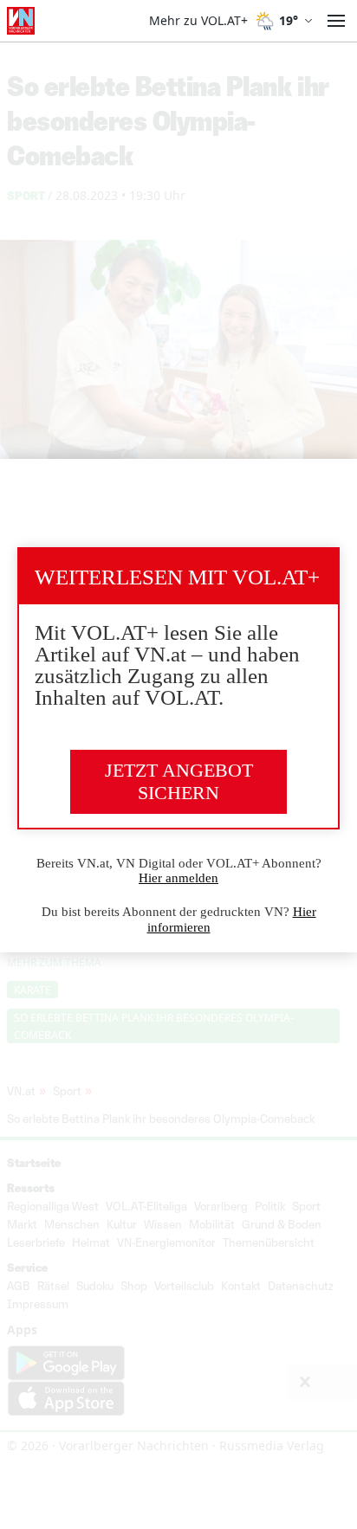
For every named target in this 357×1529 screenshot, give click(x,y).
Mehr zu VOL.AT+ (198, 21)
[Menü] (336, 21)
